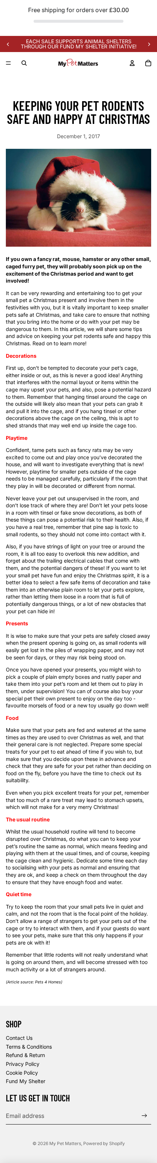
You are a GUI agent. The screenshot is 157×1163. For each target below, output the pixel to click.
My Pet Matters (65, 1143)
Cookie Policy (22, 1073)
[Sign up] (144, 1115)
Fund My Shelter (25, 1081)
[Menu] (8, 63)
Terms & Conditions (29, 1047)
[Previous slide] (8, 44)
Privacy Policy (22, 1064)
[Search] (24, 63)
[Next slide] (149, 44)
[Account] (132, 63)
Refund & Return (25, 1055)
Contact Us (19, 1038)
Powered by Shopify (104, 1143)
